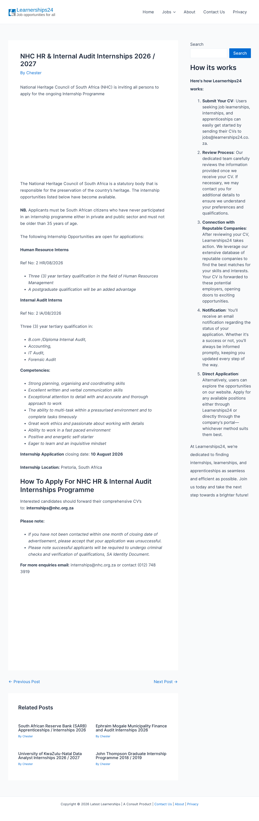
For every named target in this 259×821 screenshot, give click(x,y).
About (189, 12)
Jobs (166, 12)
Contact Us (214, 12)
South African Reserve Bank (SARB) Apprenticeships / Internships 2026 (52, 728)
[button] (173, 12)
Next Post (166, 682)
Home (148, 12)
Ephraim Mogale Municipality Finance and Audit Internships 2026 (131, 728)
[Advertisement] (93, 145)
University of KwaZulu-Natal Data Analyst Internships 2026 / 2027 (50, 755)
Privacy (240, 12)
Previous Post (24, 682)
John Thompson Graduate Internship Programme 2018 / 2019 (131, 755)
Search (197, 44)
